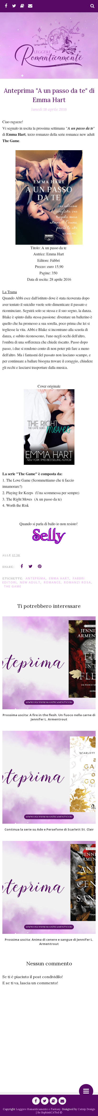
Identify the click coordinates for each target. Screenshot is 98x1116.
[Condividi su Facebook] (21, 566)
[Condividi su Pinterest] (40, 566)
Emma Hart (59, 578)
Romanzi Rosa (77, 582)
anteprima (36, 578)
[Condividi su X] (30, 566)
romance (52, 582)
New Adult (30, 582)
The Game (12, 586)
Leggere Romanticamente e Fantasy (38, 1109)
